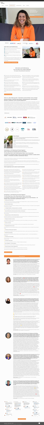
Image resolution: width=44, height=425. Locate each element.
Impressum (5, 423)
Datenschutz (9, 423)
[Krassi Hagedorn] (3, 2)
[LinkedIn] (43, 0)
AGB (12, 423)
